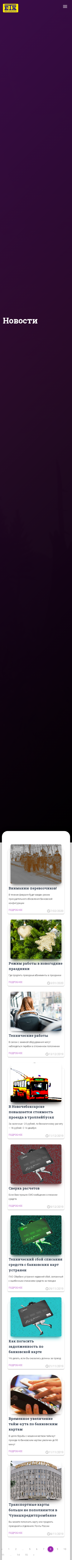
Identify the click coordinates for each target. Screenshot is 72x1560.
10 (65, 1549)
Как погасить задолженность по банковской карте (26, 1346)
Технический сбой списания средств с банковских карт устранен (35, 1264)
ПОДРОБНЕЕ (15, 910)
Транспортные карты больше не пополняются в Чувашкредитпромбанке (33, 1509)
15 (26, 1555)
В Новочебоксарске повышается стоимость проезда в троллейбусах (31, 1111)
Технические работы (28, 1035)
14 (18, 1555)
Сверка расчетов (24, 1188)
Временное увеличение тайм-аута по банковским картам (33, 1423)
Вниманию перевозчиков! (33, 888)
